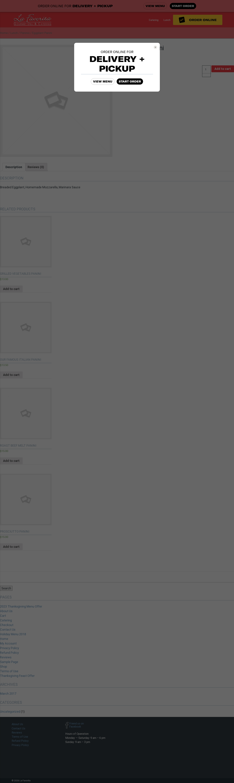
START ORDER (130, 81)
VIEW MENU (102, 81)
